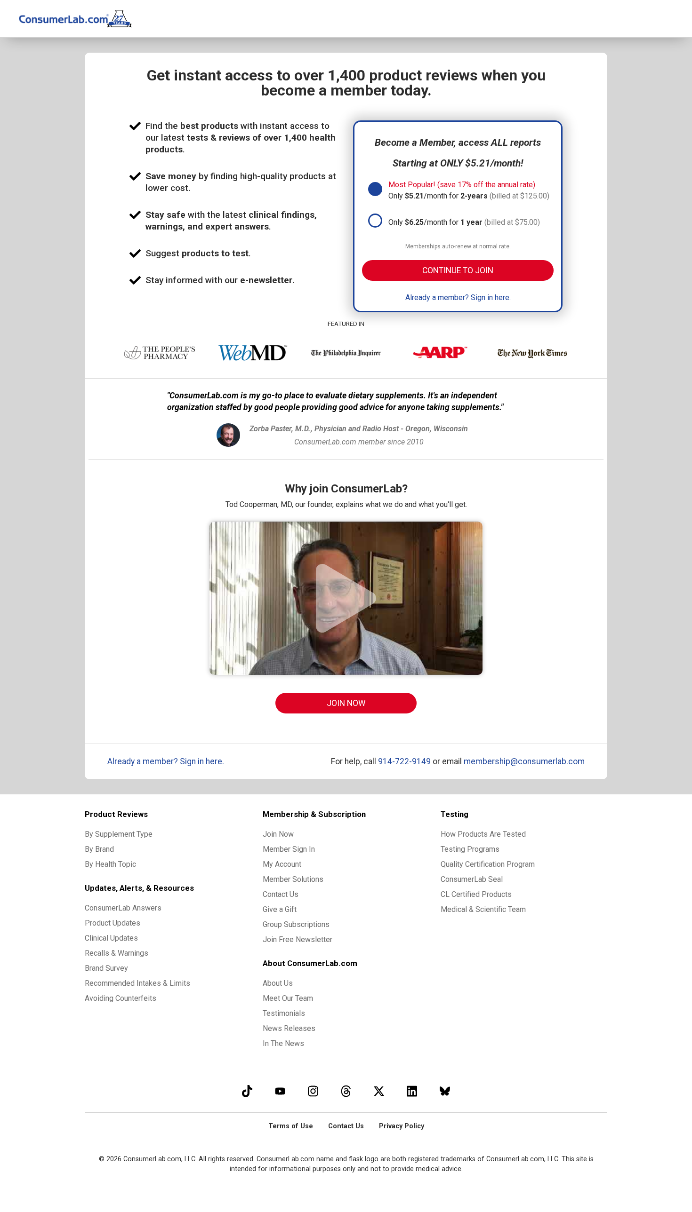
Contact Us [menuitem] (280, 894)
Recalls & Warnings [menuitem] (116, 953)
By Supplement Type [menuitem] (119, 834)
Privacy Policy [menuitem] (401, 1126)
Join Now (346, 703)
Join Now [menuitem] (278, 834)
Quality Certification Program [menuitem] (488, 864)
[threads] (346, 1091)
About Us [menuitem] (278, 983)
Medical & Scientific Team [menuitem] (483, 909)
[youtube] (280, 1091)
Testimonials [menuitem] (284, 1013)
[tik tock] (247, 1091)
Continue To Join (457, 270)
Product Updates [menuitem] (112, 923)
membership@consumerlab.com (524, 761)
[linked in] (412, 1091)
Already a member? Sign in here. (458, 297)
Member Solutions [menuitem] (293, 879)
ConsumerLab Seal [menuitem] (472, 879)
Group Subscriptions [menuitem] (296, 924)
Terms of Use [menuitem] (290, 1126)
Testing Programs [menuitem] (470, 849)
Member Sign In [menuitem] (289, 849)
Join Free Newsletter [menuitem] (297, 939)
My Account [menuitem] (282, 864)
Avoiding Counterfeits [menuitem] (120, 998)
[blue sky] (445, 1091)
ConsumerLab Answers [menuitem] (123, 907)
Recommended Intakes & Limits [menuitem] (137, 983)
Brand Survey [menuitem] (106, 968)
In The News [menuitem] (283, 1043)
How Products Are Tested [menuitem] (483, 834)
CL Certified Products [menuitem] (476, 894)
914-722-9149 (404, 761)
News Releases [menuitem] (289, 1028)
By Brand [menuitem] (99, 849)
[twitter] (379, 1091)
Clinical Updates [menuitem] (111, 938)
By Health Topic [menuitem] (110, 864)
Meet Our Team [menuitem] (288, 998)
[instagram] (313, 1091)
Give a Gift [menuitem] (280, 909)
